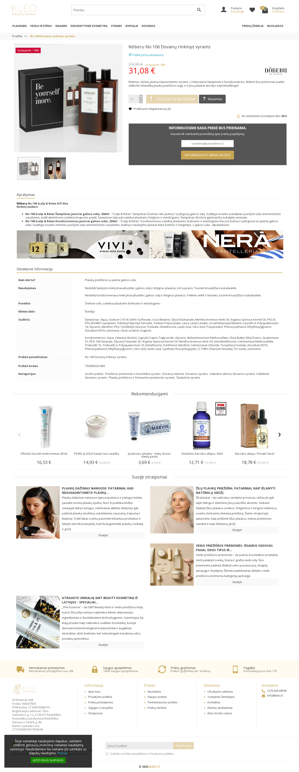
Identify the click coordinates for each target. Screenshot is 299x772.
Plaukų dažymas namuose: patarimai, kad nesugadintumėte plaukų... (98, 490)
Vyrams (116, 26)
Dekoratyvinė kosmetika (88, 26)
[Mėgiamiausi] (252, 10)
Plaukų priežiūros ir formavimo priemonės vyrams (142, 377)
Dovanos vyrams (197, 374)
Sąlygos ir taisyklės (100, 708)
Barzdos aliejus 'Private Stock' (255, 454)
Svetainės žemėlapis (221, 697)
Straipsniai (95, 713)
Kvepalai (131, 26)
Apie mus (94, 691)
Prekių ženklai (253, 26)
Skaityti (103, 535)
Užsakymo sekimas (220, 691)
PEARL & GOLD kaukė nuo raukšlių (96, 454)
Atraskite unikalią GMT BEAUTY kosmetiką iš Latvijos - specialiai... (100, 600)
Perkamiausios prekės (163, 702)
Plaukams (19, 26)
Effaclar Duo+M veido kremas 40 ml (44, 454)
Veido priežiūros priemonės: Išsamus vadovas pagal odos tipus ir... (234, 547)
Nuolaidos (275, 26)
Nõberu (136, 47)
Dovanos (148, 26)
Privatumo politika (100, 697)
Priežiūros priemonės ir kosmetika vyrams (133, 374)
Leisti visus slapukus (48, 760)
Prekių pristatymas (100, 702)
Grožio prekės (94, 374)
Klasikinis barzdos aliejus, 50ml (202, 454)
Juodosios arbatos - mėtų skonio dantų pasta (149, 455)
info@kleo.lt (275, 695)
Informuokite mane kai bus (207, 155)
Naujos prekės (157, 697)
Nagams (61, 26)
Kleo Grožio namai (220, 713)
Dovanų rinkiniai (173, 374)
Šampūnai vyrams (188, 377)
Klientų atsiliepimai (220, 708)
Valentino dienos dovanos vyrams (232, 374)
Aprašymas (26, 194)
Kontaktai (214, 702)
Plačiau (62, 753)
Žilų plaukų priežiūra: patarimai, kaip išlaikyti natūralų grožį (235, 490)
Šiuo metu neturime (176, 99)
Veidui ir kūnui (41, 26)
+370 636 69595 (277, 691)
